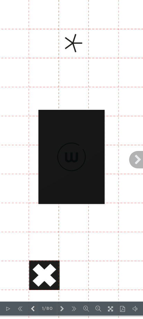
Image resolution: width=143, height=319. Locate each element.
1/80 (47, 308)
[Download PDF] (123, 309)
